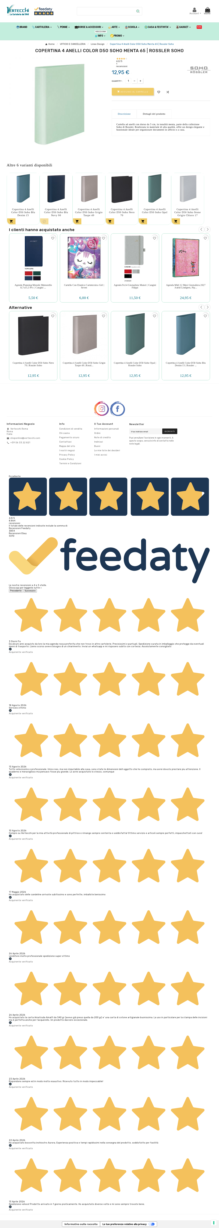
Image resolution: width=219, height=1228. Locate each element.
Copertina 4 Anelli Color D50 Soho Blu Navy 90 (56, 212)
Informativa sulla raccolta (81, 1224)
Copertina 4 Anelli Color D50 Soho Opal (154, 211)
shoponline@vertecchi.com (25, 438)
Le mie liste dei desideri (107, 450)
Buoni (97, 446)
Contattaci (65, 442)
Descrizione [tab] (124, 114)
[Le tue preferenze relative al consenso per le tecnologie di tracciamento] (214, 1223)
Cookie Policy (66, 459)
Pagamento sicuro (69, 437)
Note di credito (102, 437)
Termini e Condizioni (70, 463)
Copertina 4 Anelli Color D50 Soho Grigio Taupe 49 (89, 212)
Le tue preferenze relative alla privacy (124, 1224)
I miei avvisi (100, 455)
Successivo (30, 591)
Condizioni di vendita (70, 429)
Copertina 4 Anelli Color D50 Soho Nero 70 (122, 212)
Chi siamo (64, 433)
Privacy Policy (67, 455)
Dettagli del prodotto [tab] (154, 114)
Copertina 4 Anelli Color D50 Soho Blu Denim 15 (23, 212)
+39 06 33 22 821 (20, 442)
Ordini (97, 433)
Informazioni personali (106, 429)
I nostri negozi (67, 450)
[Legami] (199, 27)
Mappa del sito (67, 446)
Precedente (16, 591)
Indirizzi (98, 442)
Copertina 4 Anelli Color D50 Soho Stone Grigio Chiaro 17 (187, 212)
